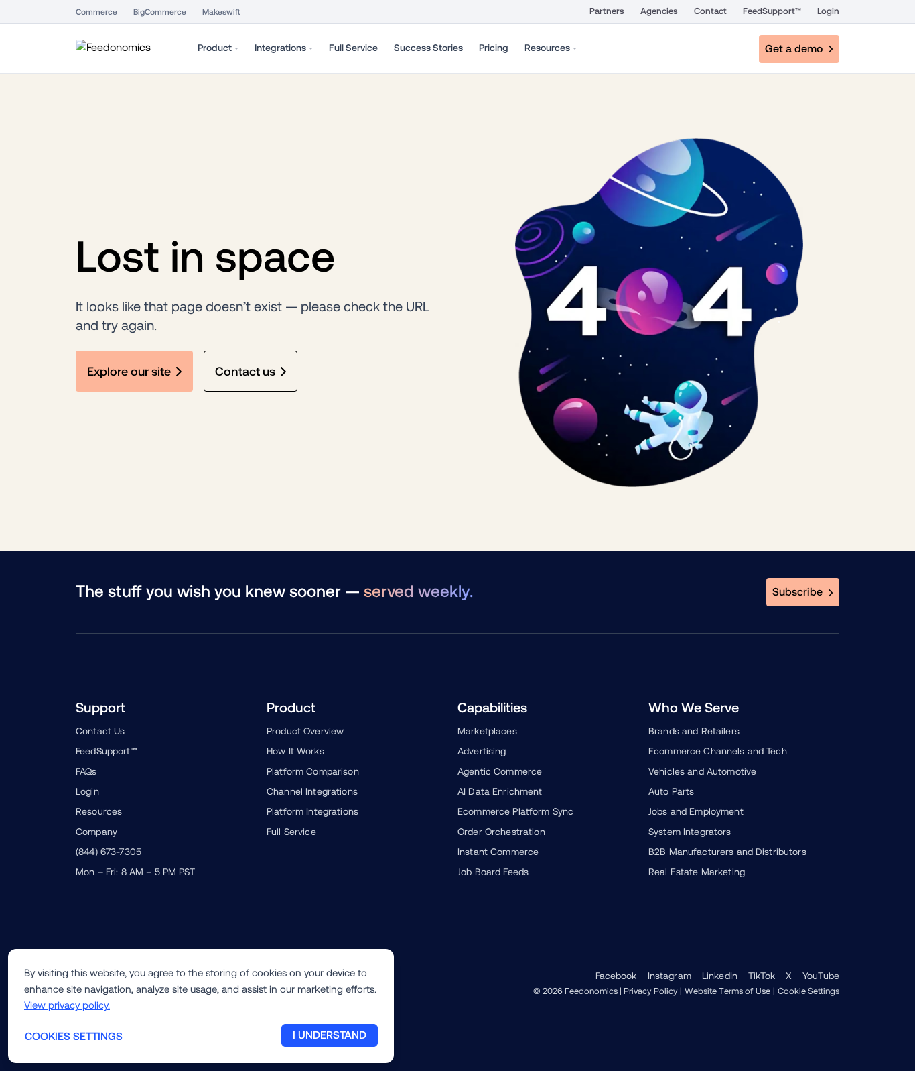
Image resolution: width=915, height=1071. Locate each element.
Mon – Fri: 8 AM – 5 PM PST (136, 871)
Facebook (616, 975)
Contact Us (100, 731)
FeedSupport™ (772, 11)
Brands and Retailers (694, 731)
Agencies (659, 11)
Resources (99, 811)
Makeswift (221, 12)
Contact (710, 11)
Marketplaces (487, 731)
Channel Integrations (312, 791)
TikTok (761, 975)
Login (828, 11)
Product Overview (305, 731)
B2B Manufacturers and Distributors (727, 851)
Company (96, 831)
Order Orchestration (501, 831)
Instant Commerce (498, 851)
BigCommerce (159, 12)
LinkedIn (719, 975)
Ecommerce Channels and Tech (717, 751)
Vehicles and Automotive (702, 771)
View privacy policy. (67, 1005)
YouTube (820, 975)
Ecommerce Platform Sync (515, 811)
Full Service (291, 831)
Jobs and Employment (696, 811)
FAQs (86, 771)
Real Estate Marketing (696, 871)
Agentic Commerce (500, 771)
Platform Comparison (313, 771)
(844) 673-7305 (108, 851)
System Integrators (689, 831)
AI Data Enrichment (500, 791)
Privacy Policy (651, 991)
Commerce (96, 12)
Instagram (669, 975)
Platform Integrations (312, 811)
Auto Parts (671, 791)
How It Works (295, 751)
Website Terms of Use (727, 991)
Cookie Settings (808, 991)
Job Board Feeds (493, 871)
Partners (606, 11)
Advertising (482, 751)
